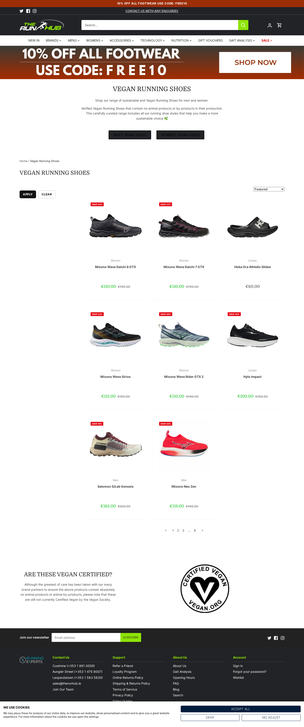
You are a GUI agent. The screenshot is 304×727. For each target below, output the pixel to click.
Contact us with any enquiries (152, 11)
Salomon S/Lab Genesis (115, 483)
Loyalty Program (125, 671)
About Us (179, 666)
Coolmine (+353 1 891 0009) (74, 666)
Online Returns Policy (128, 677)
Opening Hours (184, 677)
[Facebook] (28, 11)
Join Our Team (63, 689)
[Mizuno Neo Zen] (184, 446)
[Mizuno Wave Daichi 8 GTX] (115, 226)
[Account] (270, 25)
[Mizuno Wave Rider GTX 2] (184, 336)
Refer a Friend (123, 666)
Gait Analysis (182, 671)
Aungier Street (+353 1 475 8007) (77, 671)
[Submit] (243, 25)
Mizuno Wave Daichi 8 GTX (115, 264)
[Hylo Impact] (252, 336)
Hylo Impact (252, 374)
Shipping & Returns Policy (131, 683)
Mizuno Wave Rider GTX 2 (184, 374)
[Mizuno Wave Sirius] (115, 336)
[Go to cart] (279, 25)
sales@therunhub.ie (67, 683)
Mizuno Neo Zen (184, 483)
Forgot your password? (249, 671)
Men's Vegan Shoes (129, 135)
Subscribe (130, 637)
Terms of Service (125, 689)
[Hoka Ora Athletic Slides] (252, 226)
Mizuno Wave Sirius (115, 374)
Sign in (238, 666)
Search (178, 695)
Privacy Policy (123, 695)
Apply (28, 194)
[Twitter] (21, 11)
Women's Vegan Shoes (180, 135)
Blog (176, 689)
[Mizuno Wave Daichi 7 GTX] (184, 226)
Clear (47, 194)
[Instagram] (34, 11)
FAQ (176, 683)
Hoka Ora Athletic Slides (252, 264)
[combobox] (160, 25)
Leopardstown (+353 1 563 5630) (78, 677)
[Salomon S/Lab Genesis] (115, 446)
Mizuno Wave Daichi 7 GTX (184, 264)
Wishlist (238, 677)
